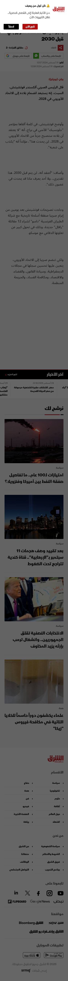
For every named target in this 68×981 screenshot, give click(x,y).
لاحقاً (11, 26)
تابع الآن (30, 26)
